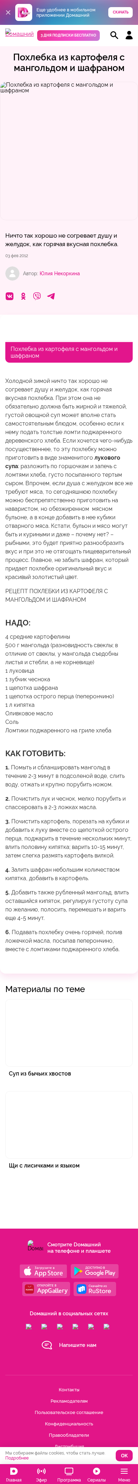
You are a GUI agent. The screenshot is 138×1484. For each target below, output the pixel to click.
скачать (120, 12)
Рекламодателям (69, 1401)
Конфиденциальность (69, 1423)
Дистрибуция (69, 1446)
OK (124, 1455)
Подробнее (17, 1458)
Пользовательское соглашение (69, 1412)
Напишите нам (77, 1345)
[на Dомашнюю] (19, 34)
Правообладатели (69, 1435)
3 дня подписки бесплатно (68, 35)
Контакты (69, 1389)
